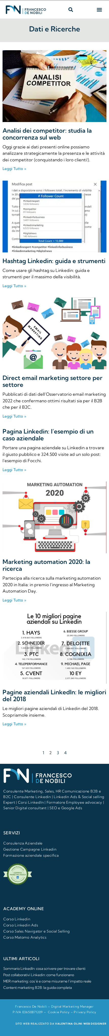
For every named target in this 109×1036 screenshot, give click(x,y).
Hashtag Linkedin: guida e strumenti (54, 261)
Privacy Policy (85, 1012)
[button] (70, 10)
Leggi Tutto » (14, 168)
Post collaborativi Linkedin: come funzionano (38, 975)
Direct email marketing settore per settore (52, 381)
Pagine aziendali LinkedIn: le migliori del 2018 (54, 695)
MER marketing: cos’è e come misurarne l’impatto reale (47, 981)
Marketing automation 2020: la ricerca (46, 565)
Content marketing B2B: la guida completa (37, 987)
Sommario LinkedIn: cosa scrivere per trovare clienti (44, 968)
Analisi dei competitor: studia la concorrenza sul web (47, 134)
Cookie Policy (59, 1012)
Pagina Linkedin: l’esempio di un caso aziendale (48, 434)
